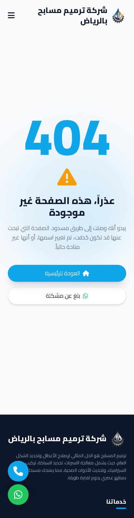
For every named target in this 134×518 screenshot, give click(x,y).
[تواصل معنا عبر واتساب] (18, 495)
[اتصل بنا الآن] (18, 472)
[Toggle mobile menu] (11, 15)
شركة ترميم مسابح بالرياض (72, 15)
